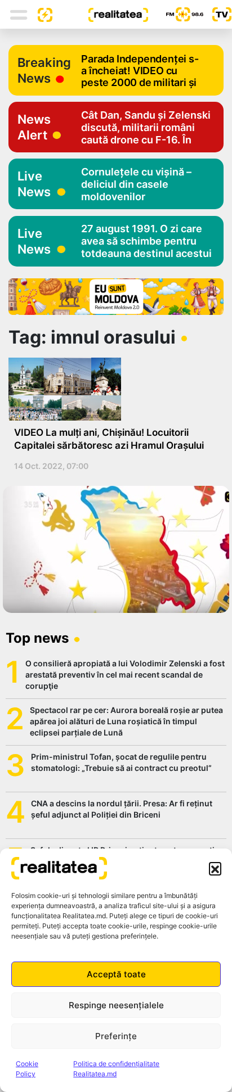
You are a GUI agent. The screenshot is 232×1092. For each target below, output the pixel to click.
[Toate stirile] (40, 14)
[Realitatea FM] (175, 14)
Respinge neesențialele (116, 1005)
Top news (37, 638)
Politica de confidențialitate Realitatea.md (116, 1068)
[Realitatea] (100, 14)
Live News (34, 184)
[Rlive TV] (217, 14)
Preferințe (116, 1036)
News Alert (34, 127)
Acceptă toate (116, 974)
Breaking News (44, 70)
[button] (215, 868)
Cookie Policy (27, 1068)
